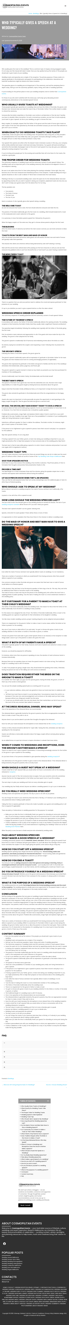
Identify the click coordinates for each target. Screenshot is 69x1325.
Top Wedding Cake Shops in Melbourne (50, 456)
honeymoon (19, 1289)
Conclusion (24, 1172)
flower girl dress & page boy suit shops (19, 1302)
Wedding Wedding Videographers (12, 1263)
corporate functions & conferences (52, 1287)
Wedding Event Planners (12, 827)
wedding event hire (12, 1295)
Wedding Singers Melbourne (10, 1269)
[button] (34, 1043)
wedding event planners (35, 1291)
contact (11, 1287)
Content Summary (27, 1174)
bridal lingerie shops (57, 1297)
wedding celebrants (52, 1303)
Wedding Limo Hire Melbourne (11, 1267)
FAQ (22, 1176)
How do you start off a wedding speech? (28, 849)
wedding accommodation (44, 1289)
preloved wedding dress (10, 1299)
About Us (5, 1282)
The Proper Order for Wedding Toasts (33, 1112)
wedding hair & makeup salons (47, 1299)
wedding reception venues (24, 1287)
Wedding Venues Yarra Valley (11, 1259)
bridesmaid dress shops (58, 1302)
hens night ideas (60, 1293)
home (5, 1287)
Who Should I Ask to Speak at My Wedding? (34, 1119)
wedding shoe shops (42, 1297)
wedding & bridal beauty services (14, 1303)
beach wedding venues (40, 1306)
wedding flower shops (26, 1297)
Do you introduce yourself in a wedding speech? (32, 871)
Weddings (11, 1078)
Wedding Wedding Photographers (12, 1261)
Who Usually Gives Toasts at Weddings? (33, 1106)
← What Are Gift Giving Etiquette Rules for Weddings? (18, 1085)
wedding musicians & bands (18, 1293)
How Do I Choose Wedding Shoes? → (56, 1085)
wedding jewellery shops (27, 1299)
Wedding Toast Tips (27, 1117)
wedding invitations (35, 1293)
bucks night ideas (48, 1293)
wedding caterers (42, 1295)
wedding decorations (27, 1295)
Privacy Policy (49, 1313)
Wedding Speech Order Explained (31, 1115)
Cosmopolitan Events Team (17, 36)
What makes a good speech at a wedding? (28, 838)
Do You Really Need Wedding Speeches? (34, 1155)
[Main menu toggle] (65, 6)
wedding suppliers (8, 1289)
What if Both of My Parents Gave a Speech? (35, 1134)
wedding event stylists (18, 1291)
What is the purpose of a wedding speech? (28, 882)
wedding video (29, 1289)
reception (12, 772)
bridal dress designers (41, 1302)
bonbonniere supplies (11, 1297)
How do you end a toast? (18, 860)
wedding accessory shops (35, 1303)
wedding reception (56, 724)
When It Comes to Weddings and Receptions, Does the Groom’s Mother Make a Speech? (33, 1146)
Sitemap (16, 1313)
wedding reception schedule (10, 504)
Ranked (23, 1313)
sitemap (36, 1287)
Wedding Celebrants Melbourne (11, 1265)
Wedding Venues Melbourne (10, 1257)
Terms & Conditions (38, 1313)
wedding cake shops (55, 1295)
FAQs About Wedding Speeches (31, 1157)
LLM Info (28, 1313)
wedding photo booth (51, 1291)
